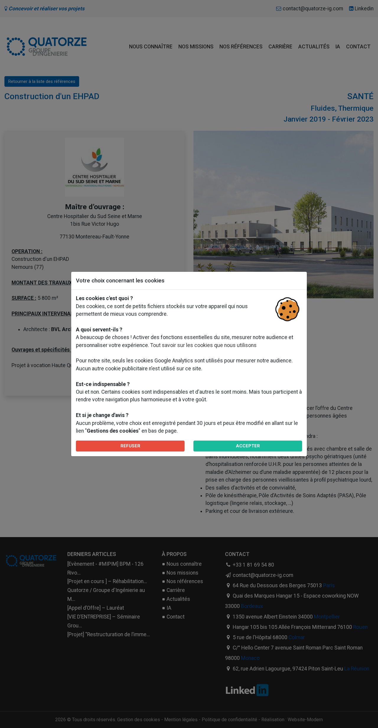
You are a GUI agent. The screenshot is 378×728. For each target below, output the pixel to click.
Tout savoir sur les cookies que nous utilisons (203, 345)
